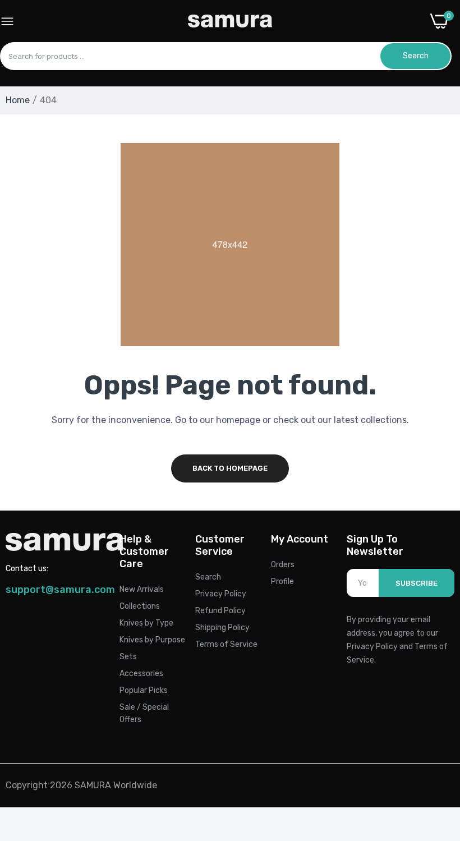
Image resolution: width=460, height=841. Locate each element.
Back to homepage (230, 468)
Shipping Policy (222, 627)
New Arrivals (141, 589)
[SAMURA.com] (230, 21)
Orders (283, 564)
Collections (139, 606)
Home (18, 100)
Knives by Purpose (152, 640)
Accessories (141, 673)
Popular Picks (143, 690)
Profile (282, 581)
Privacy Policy (220, 594)
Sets (128, 656)
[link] (438, 748)
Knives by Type (146, 623)
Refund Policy (220, 610)
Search (208, 577)
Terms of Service (226, 644)
